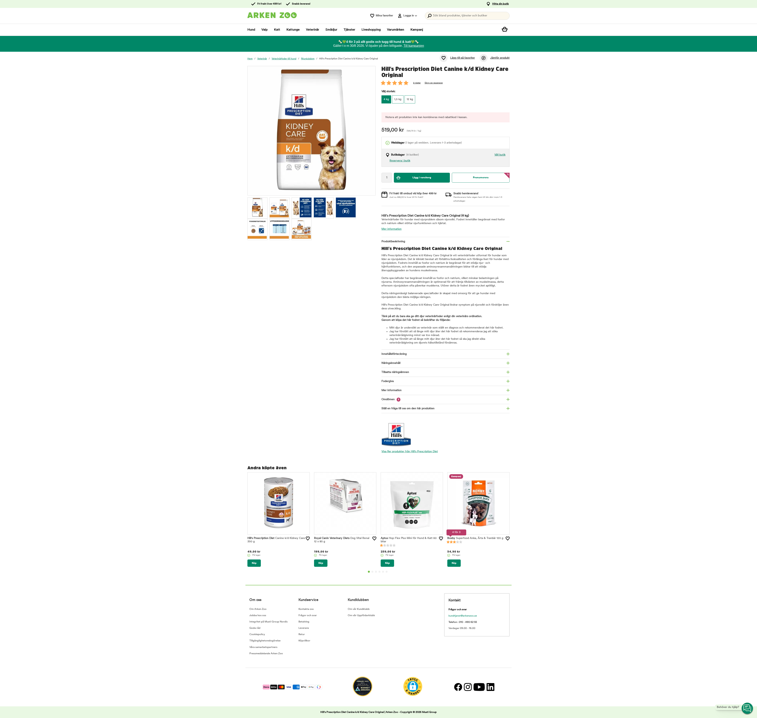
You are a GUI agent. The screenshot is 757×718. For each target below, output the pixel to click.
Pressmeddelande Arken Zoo (266, 653)
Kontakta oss (306, 609)
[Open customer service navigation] (747, 708)
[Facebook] (458, 687)
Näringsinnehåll (390, 363)
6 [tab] (387, 572)
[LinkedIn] (490, 687)
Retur (301, 634)
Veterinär (312, 29)
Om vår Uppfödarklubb (361, 615)
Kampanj (416, 29)
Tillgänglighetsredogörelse (265, 640)
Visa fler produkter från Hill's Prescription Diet (409, 451)
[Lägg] (308, 539)
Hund (251, 29)
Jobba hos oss (257, 615)
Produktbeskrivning (393, 241)
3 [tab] (376, 572)
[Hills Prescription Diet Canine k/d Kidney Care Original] (257, 207)
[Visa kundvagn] (506, 30)
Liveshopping (371, 29)
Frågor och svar (307, 615)
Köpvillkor (304, 640)
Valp (264, 29)
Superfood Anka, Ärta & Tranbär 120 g (475, 538)
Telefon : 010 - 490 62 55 (462, 622)
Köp (254, 563)
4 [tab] (379, 572)
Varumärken (395, 29)
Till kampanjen (414, 45)
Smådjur (331, 29)
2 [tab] (372, 572)
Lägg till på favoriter (462, 57)
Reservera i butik (400, 160)
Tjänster (349, 29)
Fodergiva (387, 381)
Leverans (303, 628)
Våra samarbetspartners (263, 647)
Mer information (391, 229)
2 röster (417, 83)
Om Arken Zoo (258, 609)
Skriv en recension (434, 83)
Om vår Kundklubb (359, 609)
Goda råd (254, 628)
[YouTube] (479, 687)
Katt (277, 29)
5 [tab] (383, 572)
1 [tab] (369, 572)
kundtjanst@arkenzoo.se (462, 616)
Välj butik (499, 154)
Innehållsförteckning (394, 354)
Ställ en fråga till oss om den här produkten (407, 408)
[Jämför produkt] (484, 58)
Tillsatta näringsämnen (395, 372)
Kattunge (293, 29)
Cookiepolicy (257, 634)
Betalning (303, 621)
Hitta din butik (500, 4)
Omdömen (390, 399)
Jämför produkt (500, 57)
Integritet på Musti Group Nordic (268, 621)
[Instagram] (468, 687)
